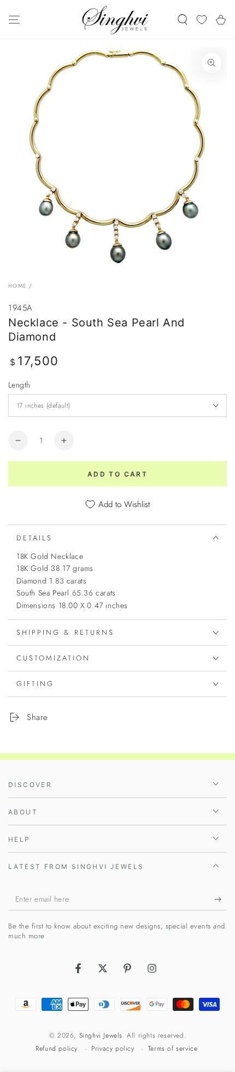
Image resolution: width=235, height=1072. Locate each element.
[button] (182, 19)
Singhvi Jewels (100, 1035)
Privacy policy (112, 1048)
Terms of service (173, 1048)
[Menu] (14, 19)
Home (17, 286)
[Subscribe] (220, 900)
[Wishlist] (202, 19)
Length (19, 384)
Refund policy (57, 1048)
